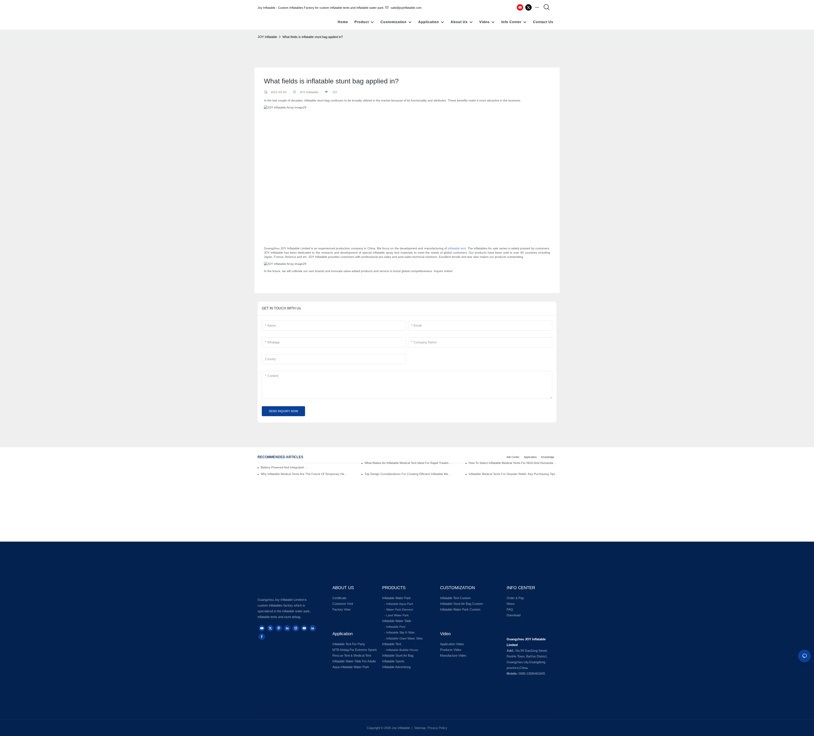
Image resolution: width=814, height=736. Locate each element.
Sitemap (419, 728)
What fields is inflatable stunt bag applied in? (312, 37)
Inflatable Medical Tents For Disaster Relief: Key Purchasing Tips (512, 474)
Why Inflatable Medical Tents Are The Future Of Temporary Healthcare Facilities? (304, 474)
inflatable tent (457, 248)
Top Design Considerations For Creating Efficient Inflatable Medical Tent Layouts (408, 474)
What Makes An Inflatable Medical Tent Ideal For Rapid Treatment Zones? (408, 463)
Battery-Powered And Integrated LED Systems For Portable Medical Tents (285, 467)
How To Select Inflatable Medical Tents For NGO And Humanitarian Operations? (512, 463)
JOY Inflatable (267, 37)
